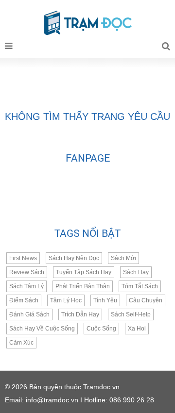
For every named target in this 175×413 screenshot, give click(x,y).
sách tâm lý (26, 286)
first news (23, 258)
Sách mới (123, 258)
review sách (26, 272)
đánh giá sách (29, 314)
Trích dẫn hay (80, 314)
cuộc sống (101, 328)
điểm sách (23, 300)
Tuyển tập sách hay (83, 272)
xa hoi (137, 328)
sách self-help (131, 314)
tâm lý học (66, 300)
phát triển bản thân (82, 286)
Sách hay (136, 272)
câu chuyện (145, 300)
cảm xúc (21, 342)
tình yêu (105, 300)
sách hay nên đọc (74, 258)
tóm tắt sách (140, 286)
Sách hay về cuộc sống (42, 328)
